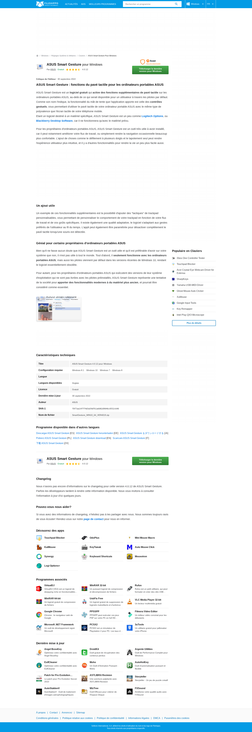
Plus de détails (194, 323)
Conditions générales (47, 718)
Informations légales (138, 718)
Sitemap (80, 712)
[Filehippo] (47, 4)
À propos (41, 712)
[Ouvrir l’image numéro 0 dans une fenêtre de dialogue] (58, 309)
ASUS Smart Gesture (74, 64)
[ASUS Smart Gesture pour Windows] (39, 66)
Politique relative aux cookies (77, 718)
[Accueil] (37, 55)
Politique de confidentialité (110, 718)
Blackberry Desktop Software (54, 120)
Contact (54, 712)
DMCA (156, 718)
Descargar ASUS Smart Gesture (52, 433)
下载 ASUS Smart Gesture (49, 443)
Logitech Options (152, 116)
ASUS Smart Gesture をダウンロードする (142, 433)
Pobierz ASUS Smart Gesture (51, 438)
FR (208, 4)
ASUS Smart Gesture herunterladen (94, 433)
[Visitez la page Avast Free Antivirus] (150, 62)
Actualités (71, 4)
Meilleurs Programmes (102, 4)
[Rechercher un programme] (176, 4)
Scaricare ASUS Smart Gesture (129, 438)
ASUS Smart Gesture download (89, 438)
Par (51, 69)
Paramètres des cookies (176, 718)
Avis (83, 4)
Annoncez (67, 712)
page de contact (94, 519)
